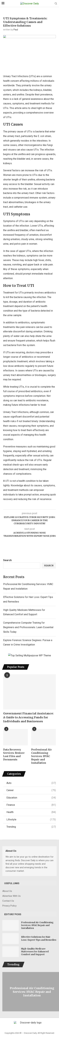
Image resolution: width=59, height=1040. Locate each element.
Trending (31, 826)
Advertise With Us (11, 896)
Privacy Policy (9, 906)
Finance (31, 804)
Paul (16, 29)
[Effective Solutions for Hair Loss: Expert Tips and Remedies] (10, 938)
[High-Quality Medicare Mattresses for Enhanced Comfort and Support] (10, 951)
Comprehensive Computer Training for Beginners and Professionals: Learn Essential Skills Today (28, 627)
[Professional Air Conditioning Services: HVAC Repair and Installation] (43, 737)
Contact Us (8, 901)
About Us (7, 891)
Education (31, 797)
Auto (31, 782)
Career (31, 790)
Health (31, 812)
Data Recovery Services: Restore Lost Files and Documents (14, 754)
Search (7, 560)
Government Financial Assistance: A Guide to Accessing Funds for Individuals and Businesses (28, 717)
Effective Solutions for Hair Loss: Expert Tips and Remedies (38, 938)
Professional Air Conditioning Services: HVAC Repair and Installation (41, 756)
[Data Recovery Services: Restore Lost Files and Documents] (15, 737)
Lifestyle (31, 819)
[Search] (55, 3)
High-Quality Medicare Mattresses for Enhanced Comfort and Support (35, 951)
